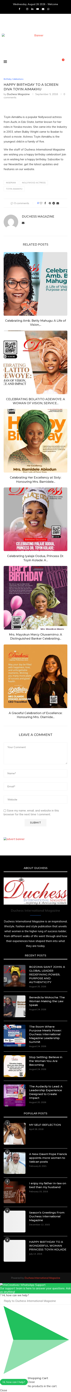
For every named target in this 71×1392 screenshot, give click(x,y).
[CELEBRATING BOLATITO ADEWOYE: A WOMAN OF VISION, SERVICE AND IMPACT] (35, 362)
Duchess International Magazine (42, 1277)
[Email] (43, 8)
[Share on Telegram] (53, 203)
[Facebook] (19, 8)
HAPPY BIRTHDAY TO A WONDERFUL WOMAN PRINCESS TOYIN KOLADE (47, 1245)
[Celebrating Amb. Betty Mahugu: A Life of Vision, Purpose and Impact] (35, 284)
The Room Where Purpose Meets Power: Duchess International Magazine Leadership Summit (45, 1034)
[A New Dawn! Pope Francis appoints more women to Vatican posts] (14, 1163)
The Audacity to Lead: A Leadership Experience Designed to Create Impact (45, 1092)
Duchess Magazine (18, 94)
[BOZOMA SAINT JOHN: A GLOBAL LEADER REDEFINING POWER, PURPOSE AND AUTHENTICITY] (14, 976)
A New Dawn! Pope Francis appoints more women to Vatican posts (48, 1157)
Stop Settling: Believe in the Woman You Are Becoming (45, 1060)
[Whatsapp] (48, 8)
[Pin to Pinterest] (50, 203)
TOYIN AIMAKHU (14, 189)
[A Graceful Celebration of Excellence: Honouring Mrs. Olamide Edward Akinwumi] (35, 676)
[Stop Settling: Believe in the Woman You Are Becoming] (14, 1066)
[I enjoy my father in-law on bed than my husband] (14, 1192)
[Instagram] (27, 8)
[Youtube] (37, 8)
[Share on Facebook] (45, 203)
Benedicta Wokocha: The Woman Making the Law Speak (47, 1001)
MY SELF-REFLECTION (45, 1124)
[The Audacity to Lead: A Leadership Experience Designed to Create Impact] (14, 1095)
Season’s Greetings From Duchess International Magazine (46, 1216)
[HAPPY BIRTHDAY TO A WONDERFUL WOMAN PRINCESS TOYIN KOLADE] (14, 1251)
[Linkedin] (32, 8)
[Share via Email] (57, 203)
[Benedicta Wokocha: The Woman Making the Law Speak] (14, 1006)
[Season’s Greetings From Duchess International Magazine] (14, 1221)
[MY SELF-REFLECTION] (14, 1134)
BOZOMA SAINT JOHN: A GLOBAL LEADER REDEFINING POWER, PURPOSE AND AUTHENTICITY (47, 974)
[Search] (67, 61)
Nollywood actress (34, 182)
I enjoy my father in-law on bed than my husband (47, 1185)
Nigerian (11, 182)
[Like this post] (41, 203)
